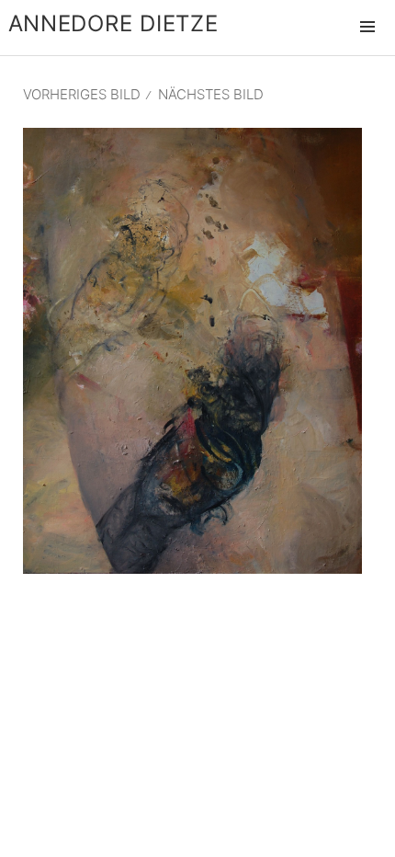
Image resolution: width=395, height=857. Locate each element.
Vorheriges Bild (82, 94)
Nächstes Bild (211, 94)
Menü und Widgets (367, 46)
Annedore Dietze (113, 23)
